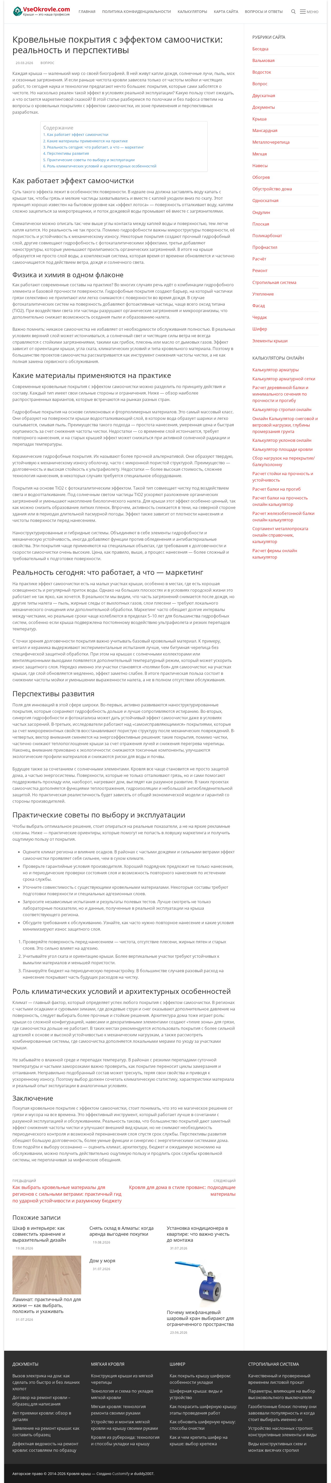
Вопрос (47, 63)
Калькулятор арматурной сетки (283, 379)
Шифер (259, 329)
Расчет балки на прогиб (276, 489)
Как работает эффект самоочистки (77, 134)
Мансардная (264, 130)
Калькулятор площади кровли (282, 449)
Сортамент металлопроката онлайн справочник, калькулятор (280, 535)
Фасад (258, 305)
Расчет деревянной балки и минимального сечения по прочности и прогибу (280, 394)
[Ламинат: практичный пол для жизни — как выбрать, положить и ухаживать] (46, 1275)
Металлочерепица (271, 142)
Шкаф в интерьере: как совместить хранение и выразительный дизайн (39, 1234)
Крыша (259, 119)
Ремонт (259, 270)
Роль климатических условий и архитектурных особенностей (101, 166)
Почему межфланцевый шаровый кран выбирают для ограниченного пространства (200, 1318)
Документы (263, 107)
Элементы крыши (270, 341)
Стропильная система (274, 282)
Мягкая (259, 154)
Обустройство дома (272, 189)
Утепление (263, 294)
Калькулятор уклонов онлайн (281, 440)
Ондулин (261, 212)
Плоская (260, 224)
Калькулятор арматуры (275, 370)
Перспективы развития (68, 153)
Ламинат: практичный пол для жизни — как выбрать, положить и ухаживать (46, 1305)
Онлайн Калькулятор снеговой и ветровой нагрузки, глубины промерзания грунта (285, 425)
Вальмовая (263, 60)
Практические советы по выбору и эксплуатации (91, 159)
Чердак (259, 317)
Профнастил (264, 247)
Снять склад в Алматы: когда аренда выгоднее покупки (121, 1231)
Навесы (260, 165)
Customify (121, 1473)
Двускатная (263, 95)
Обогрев (261, 177)
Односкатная (265, 200)
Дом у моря (102, 1260)
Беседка (260, 49)
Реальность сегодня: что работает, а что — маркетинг (95, 147)
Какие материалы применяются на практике (87, 140)
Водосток (261, 72)
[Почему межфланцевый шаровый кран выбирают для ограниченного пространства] (201, 1281)
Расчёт (259, 259)
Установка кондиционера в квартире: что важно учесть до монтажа (198, 1234)
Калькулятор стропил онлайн (281, 409)
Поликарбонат (267, 235)
